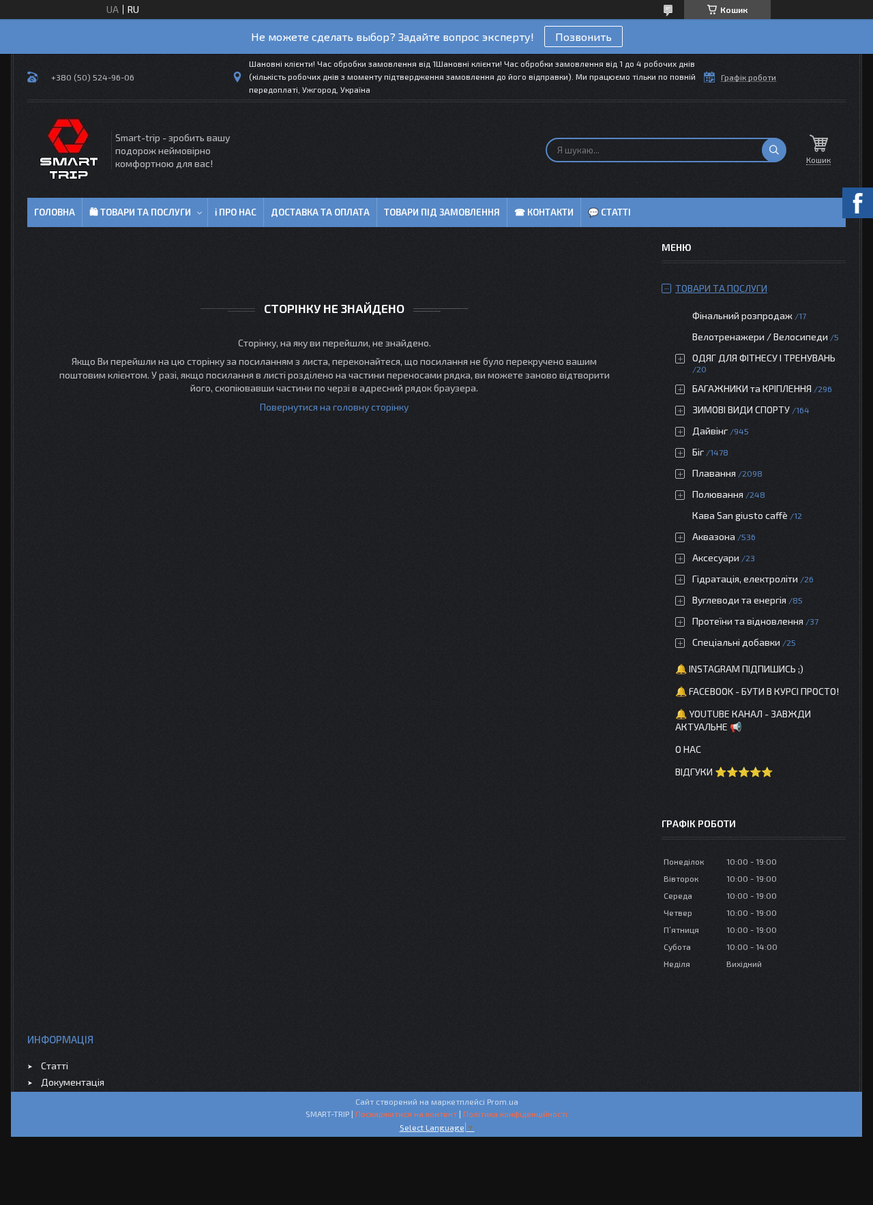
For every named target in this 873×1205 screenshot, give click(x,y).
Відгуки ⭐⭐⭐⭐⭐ (724, 771)
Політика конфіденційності (515, 1113)
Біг (698, 452)
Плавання (714, 473)
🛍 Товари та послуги (140, 212)
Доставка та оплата (320, 212)
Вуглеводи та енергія (739, 600)
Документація (72, 1082)
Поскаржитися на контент (406, 1113)
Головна (54, 212)
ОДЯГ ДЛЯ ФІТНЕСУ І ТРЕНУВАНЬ (763, 357)
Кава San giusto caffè (740, 515)
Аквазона (713, 536)
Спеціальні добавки (736, 642)
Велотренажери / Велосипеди (760, 336)
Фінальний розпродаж (743, 315)
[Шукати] (774, 150)
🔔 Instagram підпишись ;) (739, 668)
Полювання (717, 494)
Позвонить (583, 36)
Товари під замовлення (442, 212)
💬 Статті (609, 212)
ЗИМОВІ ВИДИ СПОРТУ (741, 409)
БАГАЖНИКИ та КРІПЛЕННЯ (752, 388)
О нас (688, 749)
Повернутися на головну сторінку (334, 407)
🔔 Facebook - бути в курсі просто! (757, 691)
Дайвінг (710, 430)
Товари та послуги (721, 288)
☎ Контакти (544, 212)
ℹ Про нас (235, 212)
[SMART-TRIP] (68, 150)
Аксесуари (715, 557)
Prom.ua (502, 1101)
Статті (54, 1065)
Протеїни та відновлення (747, 621)
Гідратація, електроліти (745, 578)
